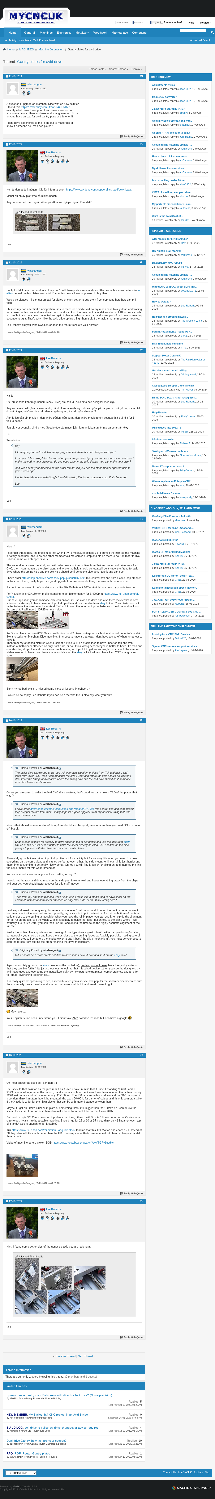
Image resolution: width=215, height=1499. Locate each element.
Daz (183, 243)
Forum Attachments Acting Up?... (172, 331)
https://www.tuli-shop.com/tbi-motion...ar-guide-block (43, 1130)
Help (191, 22)
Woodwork (100, 32)
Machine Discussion (51, 49)
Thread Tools (96, 69)
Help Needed (159, 412)
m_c (183, 347)
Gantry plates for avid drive (39, 62)
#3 (141, 262)
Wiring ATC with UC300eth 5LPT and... (174, 286)
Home (13, 32)
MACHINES (26, 49)
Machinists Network (192, 1488)
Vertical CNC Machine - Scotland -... (173, 528)
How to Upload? (161, 301)
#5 (141, 518)
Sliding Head (188, 374)
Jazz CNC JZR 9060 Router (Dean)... (173, 599)
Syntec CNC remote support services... (175, 646)
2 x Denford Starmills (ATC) (168, 108)
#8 (141, 1200)
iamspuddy (186, 497)
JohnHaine (186, 136)
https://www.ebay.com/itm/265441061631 (46, 107)
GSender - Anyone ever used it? (171, 132)
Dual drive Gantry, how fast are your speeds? (36, 1440)
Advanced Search (200, 40)
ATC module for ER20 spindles (170, 239)
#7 (141, 1054)
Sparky (183, 112)
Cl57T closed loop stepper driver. (171, 192)
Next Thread (85, 1356)
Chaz (178, 579)
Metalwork (82, 32)
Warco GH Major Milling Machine (171, 552)
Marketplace (120, 32)
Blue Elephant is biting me (167, 343)
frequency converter (164, 97)
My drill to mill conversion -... (169, 168)
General (29, 32)
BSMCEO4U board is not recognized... (174, 397)
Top (207, 1472)
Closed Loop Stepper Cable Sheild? (173, 385)
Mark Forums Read (44, 40)
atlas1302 (185, 89)
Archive (198, 1472)
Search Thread (117, 69)
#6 (141, 720)
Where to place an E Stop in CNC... (172, 481)
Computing (139, 32)
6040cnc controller (163, 439)
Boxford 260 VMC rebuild (167, 262)
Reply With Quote (133, 136)
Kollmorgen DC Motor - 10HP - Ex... (173, 575)
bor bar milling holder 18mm (168, 180)
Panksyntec (181, 650)
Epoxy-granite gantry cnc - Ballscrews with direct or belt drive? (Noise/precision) (59, 1395)
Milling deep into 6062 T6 (166, 427)
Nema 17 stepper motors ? (168, 466)
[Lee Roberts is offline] (22, 165)
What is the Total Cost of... (167, 216)
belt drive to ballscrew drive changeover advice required (62, 1427)
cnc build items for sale (166, 493)
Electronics (64, 32)
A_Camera (185, 160)
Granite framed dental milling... (170, 370)
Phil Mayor (187, 389)
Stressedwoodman (190, 455)
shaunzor (185, 124)
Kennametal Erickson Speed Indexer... (174, 587)
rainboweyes (182, 615)
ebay (103, 603)
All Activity (11, 40)
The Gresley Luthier (192, 320)
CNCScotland (183, 532)
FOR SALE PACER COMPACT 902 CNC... (176, 611)
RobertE (179, 603)
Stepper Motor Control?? (166, 355)
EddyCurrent (188, 416)
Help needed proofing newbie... (170, 316)
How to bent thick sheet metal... (170, 156)
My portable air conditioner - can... (172, 204)
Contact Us (169, 1472)
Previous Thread (66, 1356)
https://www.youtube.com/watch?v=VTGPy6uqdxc (83, 1142)
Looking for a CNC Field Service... (172, 634)
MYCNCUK (185, 1472)
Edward (179, 544)
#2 (141, 143)
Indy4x (185, 220)
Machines (46, 32)
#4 (141, 349)
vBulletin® (18, 1486)
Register (205, 22)
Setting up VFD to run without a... (171, 451)
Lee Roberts (188, 305)
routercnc (186, 148)
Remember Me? (172, 22)
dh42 (184, 335)
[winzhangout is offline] (13, 88)
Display (136, 69)
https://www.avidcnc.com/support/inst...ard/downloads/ (99, 189)
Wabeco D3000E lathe (165, 540)
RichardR (185, 443)
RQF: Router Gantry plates (32, 1453)
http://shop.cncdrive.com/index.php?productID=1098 (53, 578)
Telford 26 (180, 638)
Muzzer (184, 196)
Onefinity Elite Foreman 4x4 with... (172, 120)
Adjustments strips (163, 85)
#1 (141, 76)
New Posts (25, 40)
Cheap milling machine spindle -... (172, 144)
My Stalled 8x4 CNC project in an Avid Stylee (58, 1414)
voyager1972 (188, 290)
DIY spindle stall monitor (166, 251)
